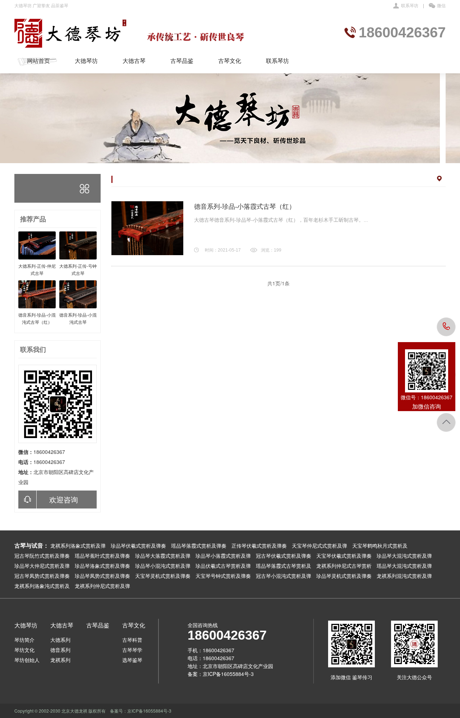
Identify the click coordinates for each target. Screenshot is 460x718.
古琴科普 (132, 639)
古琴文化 (229, 60)
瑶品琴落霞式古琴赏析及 (283, 565)
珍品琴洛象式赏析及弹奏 (102, 565)
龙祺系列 (60, 659)
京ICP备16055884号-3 (228, 673)
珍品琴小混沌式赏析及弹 (162, 565)
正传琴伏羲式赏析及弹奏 (259, 545)
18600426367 (446, 326)
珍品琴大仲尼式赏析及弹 (42, 565)
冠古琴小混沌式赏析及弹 (283, 575)
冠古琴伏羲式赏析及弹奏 (283, 555)
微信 (441, 5)
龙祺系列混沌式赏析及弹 (404, 575)
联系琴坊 (409, 5)
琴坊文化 (24, 649)
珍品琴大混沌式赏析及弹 (404, 555)
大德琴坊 (86, 60)
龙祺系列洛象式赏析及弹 (78, 545)
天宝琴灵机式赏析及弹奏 (162, 575)
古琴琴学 (132, 649)
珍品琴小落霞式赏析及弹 (223, 555)
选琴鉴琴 (132, 659)
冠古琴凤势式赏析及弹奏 (42, 575)
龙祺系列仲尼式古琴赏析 (344, 565)
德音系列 (60, 649)
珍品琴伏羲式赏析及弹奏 (138, 545)
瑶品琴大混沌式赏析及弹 (404, 565)
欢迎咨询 (63, 499)
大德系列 (60, 639)
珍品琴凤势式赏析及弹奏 (102, 575)
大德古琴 (134, 60)
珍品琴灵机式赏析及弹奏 (344, 575)
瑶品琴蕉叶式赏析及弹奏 (102, 555)
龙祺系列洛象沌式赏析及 (42, 585)
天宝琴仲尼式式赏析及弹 (319, 545)
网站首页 (38, 60)
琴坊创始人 (27, 659)
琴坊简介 (24, 639)
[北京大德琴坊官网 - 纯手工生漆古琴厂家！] (131, 33)
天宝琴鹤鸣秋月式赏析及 (380, 545)
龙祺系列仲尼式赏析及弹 (102, 585)
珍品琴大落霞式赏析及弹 (162, 555)
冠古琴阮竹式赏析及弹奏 (42, 555)
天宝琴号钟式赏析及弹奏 (223, 575)
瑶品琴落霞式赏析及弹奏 (198, 545)
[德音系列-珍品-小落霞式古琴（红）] (147, 228)
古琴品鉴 (181, 60)
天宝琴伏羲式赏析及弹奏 (344, 555)
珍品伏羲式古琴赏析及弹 (223, 565)
